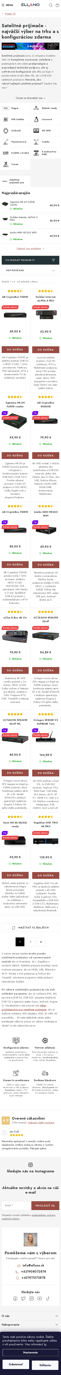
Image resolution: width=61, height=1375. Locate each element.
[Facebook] (15, 1299)
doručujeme (48, 1087)
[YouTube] (40, 1299)
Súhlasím (45, 1365)
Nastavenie (30, 1352)
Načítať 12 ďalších (33, 927)
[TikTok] (48, 1299)
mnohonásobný (50, 1057)
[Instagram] (31, 1299)
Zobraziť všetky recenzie (41, 1122)
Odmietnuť (16, 1364)
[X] (23, 1299)
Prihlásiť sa (45, 1205)
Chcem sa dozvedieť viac (29, 98)
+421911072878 (34, 1277)
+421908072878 (33, 1271)
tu (45, 1344)
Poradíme (10, 1090)
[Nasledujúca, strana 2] (30, 941)
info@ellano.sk (33, 1265)
